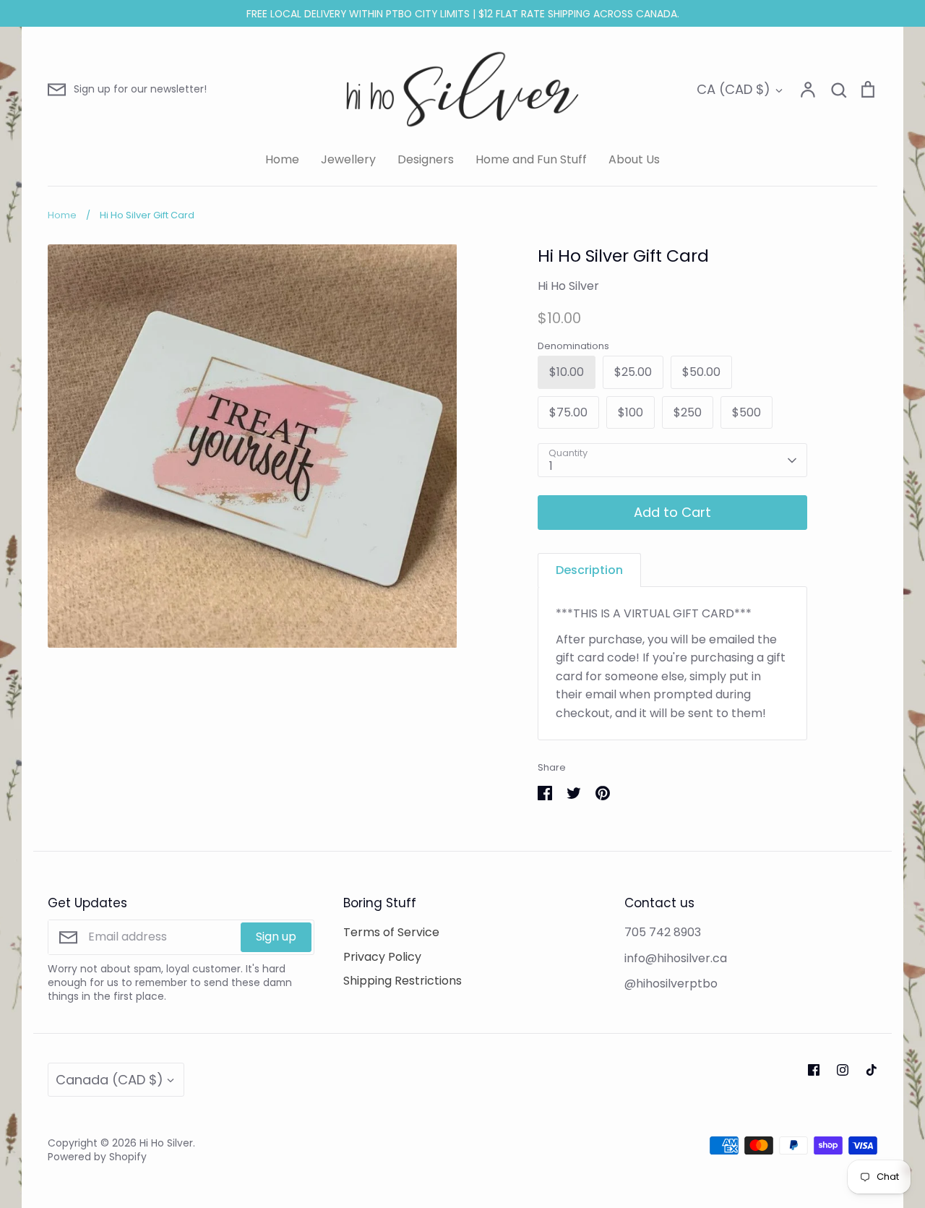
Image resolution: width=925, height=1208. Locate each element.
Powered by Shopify (97, 1156)
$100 (630, 412)
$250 (688, 412)
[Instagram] (842, 1069)
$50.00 (701, 372)
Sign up (276, 936)
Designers (425, 159)
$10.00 (566, 372)
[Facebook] (813, 1069)
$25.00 (633, 372)
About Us (634, 159)
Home (282, 159)
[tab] (589, 570)
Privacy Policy (382, 956)
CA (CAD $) (733, 89)
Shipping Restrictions (402, 980)
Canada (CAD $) (109, 1080)
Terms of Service (391, 932)
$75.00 (568, 412)
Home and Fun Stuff (531, 159)
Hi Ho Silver (568, 286)
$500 (746, 412)
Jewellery (348, 159)
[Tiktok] (871, 1069)
